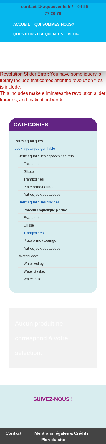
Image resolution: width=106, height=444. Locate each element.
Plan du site (53, 439)
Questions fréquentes (38, 34)
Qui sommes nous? (54, 24)
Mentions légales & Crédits (61, 433)
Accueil (21, 24)
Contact (13, 433)
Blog (73, 34)
